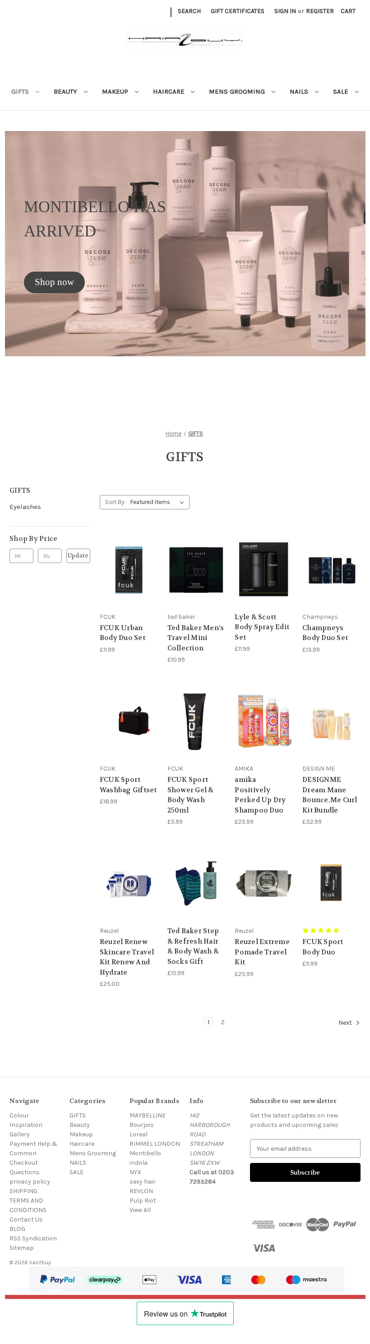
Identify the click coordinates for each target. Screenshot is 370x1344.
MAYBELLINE (148, 1115)
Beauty (66, 91)
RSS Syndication (33, 1238)
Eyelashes (25, 507)
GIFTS (21, 91)
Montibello (145, 1153)
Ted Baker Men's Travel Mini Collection (195, 638)
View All (140, 1210)
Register (320, 11)
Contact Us (26, 1219)
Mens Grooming (238, 91)
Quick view (127, 553)
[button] (54, 282)
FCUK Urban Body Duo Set (122, 633)
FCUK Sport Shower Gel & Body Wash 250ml (190, 795)
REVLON (141, 1191)
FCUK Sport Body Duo (322, 947)
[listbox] (159, 502)
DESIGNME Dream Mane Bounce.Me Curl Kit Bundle (329, 795)
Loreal (139, 1134)
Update (78, 555)
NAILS (300, 91)
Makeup (116, 91)
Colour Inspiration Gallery (25, 1125)
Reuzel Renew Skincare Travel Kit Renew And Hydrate (127, 957)
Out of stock (128, 585)
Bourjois (142, 1125)
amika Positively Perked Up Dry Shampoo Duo (260, 795)
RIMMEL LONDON (155, 1144)
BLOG (17, 1229)
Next (345, 1022)
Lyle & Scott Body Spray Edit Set (262, 627)
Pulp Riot (143, 1200)
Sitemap (21, 1248)
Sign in (285, 11)
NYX (135, 1172)
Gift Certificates (237, 11)
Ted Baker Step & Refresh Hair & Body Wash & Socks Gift (193, 946)
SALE (341, 91)
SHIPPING (23, 1191)
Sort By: (115, 502)
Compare (125, 569)
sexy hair (143, 1181)
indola (139, 1163)
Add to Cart (196, 585)
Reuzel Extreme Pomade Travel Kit (262, 952)
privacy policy (29, 1181)
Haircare (169, 91)
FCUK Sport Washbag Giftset (128, 785)
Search (189, 11)
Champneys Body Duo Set (325, 633)
